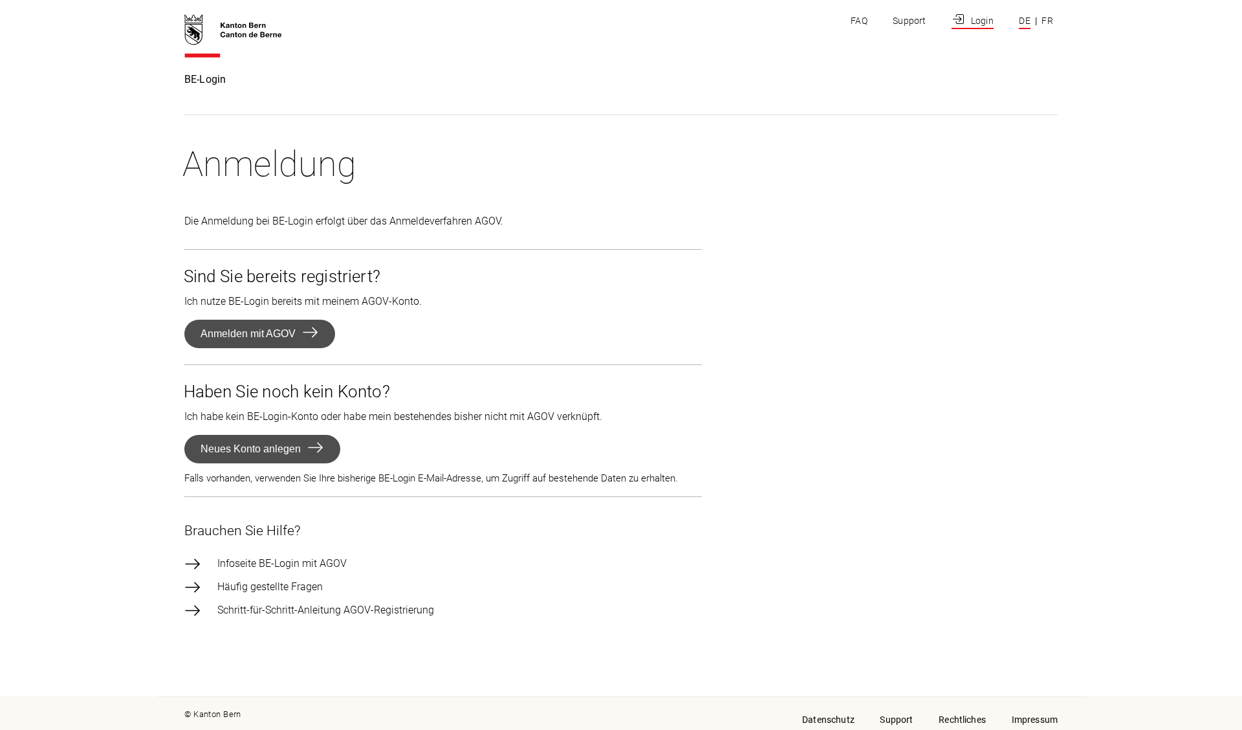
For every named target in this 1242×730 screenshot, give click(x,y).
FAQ (859, 21)
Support (909, 21)
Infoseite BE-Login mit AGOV (282, 563)
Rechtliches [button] (962, 719)
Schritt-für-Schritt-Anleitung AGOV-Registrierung (325, 610)
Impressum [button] (1035, 719)
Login (980, 21)
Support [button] (896, 719)
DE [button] (1024, 21)
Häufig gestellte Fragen (270, 587)
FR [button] (1047, 21)
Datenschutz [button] (828, 719)
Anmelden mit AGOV (248, 333)
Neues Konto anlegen (251, 448)
